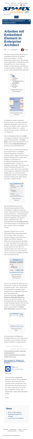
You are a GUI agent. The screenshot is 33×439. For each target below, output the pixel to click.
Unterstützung (13, 429)
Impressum (21, 430)
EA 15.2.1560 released (14, 412)
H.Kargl (26, 49)
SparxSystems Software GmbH (13, 435)
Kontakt (19, 429)
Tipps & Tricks (12, 357)
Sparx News (13, 3)
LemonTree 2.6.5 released (15, 418)
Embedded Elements (14, 355)
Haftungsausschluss (12, 430)
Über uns (7, 3)
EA (8, 355)
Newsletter (5, 429)
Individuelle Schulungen (23, 3)
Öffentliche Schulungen (14, 5)
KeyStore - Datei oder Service (19, 349)
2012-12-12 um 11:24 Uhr (17, 369)
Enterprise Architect (14, 351)
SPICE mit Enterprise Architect (14, 346)
